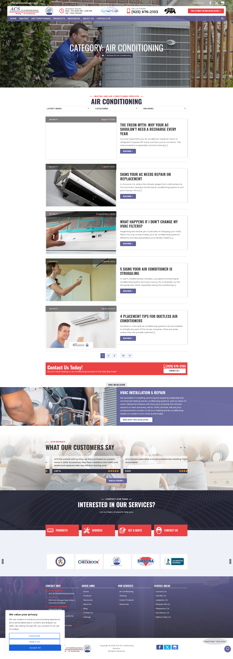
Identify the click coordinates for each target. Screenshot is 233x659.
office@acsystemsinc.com (24, 3)
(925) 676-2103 (144, 12)
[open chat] (227, 649)
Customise (34, 636)
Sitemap (87, 617)
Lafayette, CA (162, 600)
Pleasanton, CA (162, 609)
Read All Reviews (116, 480)
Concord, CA (161, 592)
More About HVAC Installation (135, 419)
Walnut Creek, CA (163, 617)
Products (87, 596)
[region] (35, 632)
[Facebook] (210, 3)
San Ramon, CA (162, 613)
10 (124, 355)
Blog (85, 609)
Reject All (34, 642)
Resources (88, 600)
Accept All (35, 648)
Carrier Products (126, 600)
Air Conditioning (126, 592)
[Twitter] (216, 3)
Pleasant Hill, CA (163, 604)
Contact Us (174, 370)
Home (86, 592)
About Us (87, 604)
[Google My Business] (222, 3)
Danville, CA (161, 596)
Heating (122, 596)
